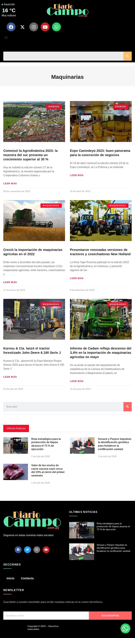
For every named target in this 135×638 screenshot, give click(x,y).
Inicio (10, 578)
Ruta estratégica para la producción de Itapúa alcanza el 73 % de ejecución (113, 526)
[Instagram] (33, 26)
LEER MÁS (10, 183)
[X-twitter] (22, 26)
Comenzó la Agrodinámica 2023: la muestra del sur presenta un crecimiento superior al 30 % (30, 155)
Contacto (27, 578)
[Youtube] (45, 26)
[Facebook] (11, 26)
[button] (6, 37)
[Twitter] (27, 549)
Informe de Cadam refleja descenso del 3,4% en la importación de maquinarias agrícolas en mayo (100, 353)
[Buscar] (127, 56)
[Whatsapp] (56, 26)
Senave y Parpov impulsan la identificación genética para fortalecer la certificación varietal (113, 548)
